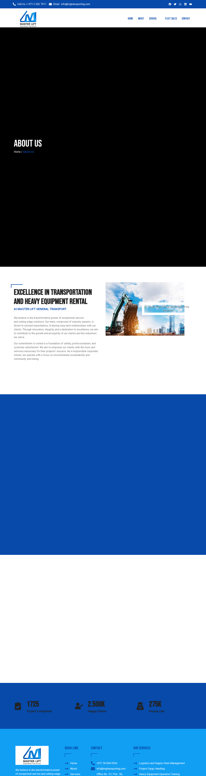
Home (130, 18)
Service (153, 18)
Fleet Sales (171, 18)
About (141, 18)
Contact (186, 18)
